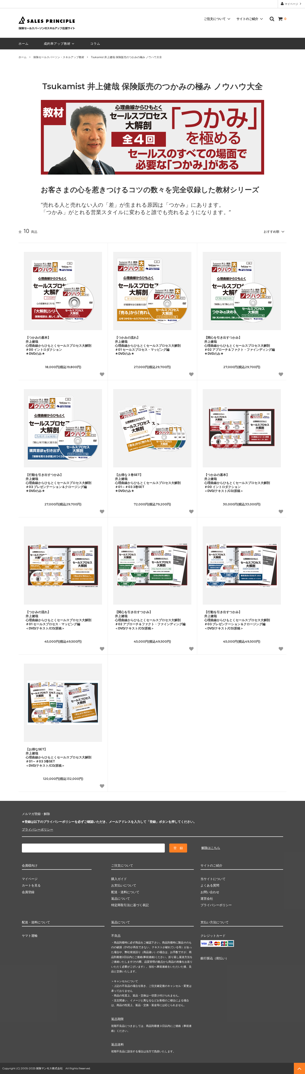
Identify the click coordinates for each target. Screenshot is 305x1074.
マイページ (291, 4)
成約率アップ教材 (57, 43)
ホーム (24, 43)
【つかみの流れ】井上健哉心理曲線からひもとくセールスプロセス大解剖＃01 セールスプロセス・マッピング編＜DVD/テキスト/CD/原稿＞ (58, 620)
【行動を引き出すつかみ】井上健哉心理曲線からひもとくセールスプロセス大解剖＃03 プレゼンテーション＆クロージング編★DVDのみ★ (58, 483)
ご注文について (215, 19)
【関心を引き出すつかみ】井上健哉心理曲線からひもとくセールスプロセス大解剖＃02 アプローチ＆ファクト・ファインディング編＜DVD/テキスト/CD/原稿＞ (150, 620)
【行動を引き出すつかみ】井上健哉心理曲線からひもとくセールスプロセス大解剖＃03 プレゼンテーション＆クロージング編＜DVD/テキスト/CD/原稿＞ (237, 620)
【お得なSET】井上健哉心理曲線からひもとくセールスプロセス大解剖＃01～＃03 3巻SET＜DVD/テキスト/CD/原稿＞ (58, 757)
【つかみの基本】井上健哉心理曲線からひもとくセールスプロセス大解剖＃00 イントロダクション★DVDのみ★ (58, 345)
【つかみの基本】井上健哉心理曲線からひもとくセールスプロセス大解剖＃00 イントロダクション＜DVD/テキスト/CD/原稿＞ (237, 483)
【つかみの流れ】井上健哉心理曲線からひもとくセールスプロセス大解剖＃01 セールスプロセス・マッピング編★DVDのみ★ (148, 345)
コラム (95, 43)
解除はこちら (210, 848)
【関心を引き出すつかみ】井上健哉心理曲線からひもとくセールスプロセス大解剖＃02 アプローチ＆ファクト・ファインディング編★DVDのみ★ (239, 345)
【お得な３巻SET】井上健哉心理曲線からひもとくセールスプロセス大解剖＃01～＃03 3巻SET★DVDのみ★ (148, 483)
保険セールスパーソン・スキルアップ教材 (58, 57)
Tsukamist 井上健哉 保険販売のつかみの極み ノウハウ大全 (126, 57)
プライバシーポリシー (37, 829)
